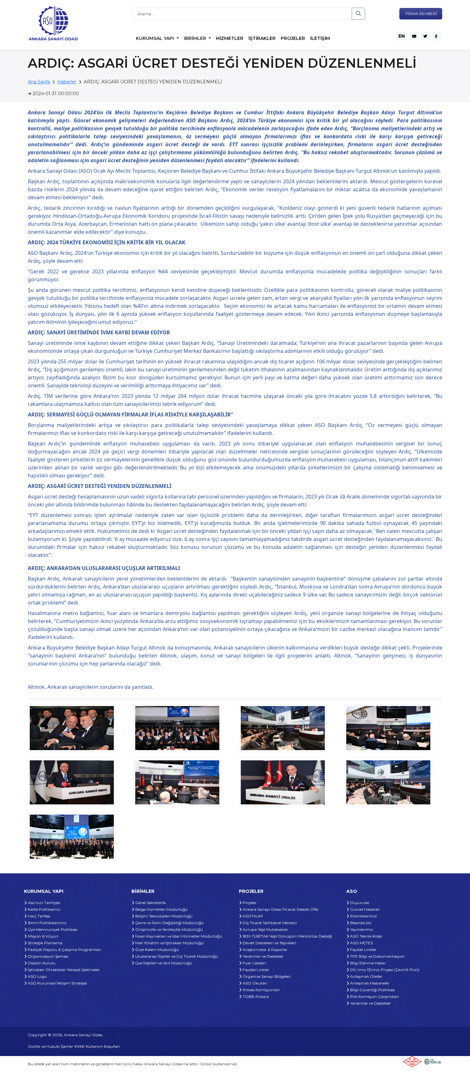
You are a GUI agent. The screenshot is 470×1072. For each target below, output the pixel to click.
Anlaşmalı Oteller (365, 976)
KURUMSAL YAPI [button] (155, 38)
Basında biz (360, 922)
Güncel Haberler (364, 909)
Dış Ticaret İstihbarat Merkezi (269, 922)
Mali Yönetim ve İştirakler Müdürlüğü (169, 942)
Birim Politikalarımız (47, 922)
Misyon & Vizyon (42, 936)
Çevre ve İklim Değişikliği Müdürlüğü (169, 922)
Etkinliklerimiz (363, 916)
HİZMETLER (229, 38)
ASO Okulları (254, 983)
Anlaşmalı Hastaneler (369, 983)
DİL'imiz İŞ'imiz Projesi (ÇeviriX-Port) (384, 969)
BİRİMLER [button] (196, 38)
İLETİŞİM (320, 38)
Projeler (249, 902)
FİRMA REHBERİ (420, 13)
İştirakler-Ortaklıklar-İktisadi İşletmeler (63, 969)
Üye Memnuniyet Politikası (52, 929)
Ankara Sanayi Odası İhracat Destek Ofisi (280, 909)
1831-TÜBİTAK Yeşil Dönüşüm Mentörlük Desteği (287, 936)
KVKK (79, 1046)
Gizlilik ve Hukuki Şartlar (50, 1046)
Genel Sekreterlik (150, 902)
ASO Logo (37, 976)
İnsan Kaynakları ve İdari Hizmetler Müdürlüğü (178, 936)
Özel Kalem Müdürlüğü (156, 949)
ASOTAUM (252, 916)
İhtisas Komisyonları (261, 989)
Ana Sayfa (39, 82)
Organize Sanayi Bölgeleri (266, 976)
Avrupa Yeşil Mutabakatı (265, 929)
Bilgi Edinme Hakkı (367, 963)
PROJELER (293, 38)
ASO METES (361, 942)
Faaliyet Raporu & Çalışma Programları (64, 949)
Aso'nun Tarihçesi (43, 902)
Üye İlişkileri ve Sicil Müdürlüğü (163, 963)
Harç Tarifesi (38, 916)
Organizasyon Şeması (47, 956)
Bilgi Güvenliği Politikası (372, 989)
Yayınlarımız (361, 929)
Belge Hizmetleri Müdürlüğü (161, 909)
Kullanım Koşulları (103, 1046)
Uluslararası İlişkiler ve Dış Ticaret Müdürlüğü (176, 956)
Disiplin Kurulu (41, 963)
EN (401, 36)
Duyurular (359, 902)
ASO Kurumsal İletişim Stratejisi (57, 983)
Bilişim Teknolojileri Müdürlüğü (163, 916)
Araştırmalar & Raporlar (264, 949)
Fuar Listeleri (254, 963)
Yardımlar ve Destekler (263, 956)
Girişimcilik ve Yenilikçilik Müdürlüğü (168, 929)
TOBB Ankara (255, 996)
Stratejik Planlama (44, 942)
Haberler (66, 82)
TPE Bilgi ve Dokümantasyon (377, 956)
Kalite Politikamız (43, 909)
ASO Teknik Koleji (365, 936)
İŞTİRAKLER (262, 38)
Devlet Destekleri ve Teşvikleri (269, 942)
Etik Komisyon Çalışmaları (374, 996)
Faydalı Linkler (255, 969)
